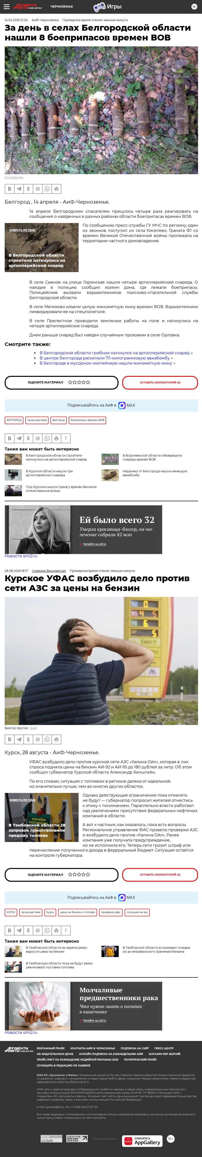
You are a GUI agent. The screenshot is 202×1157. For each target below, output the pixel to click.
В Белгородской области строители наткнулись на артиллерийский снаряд (56, 457)
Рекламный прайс (51, 1048)
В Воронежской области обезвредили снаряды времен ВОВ (152, 457)
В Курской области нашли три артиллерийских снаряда (49, 473)
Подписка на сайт (135, 1048)
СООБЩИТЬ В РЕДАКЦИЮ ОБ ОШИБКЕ (63, 1065)
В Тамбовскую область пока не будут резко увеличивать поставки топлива (59, 965)
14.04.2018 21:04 (16, 20)
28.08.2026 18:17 (16, 571)
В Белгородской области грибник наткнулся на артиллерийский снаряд (114, 353)
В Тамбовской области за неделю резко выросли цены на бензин (56, 949)
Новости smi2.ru (21, 556)
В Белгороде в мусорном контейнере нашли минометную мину (106, 363)
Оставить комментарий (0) (160, 382)
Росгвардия (14, 177)
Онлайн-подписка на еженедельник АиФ (111, 1054)
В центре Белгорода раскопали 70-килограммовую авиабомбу (105, 358)
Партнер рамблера (105, 1138)
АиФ (33, 728)
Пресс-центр (163, 1048)
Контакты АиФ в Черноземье (92, 1048)
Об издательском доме (55, 1054)
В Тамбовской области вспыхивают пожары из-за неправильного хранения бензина (156, 949)
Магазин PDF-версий (164, 1054)
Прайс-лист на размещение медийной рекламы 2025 (77, 1059)
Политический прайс (140, 1059)
